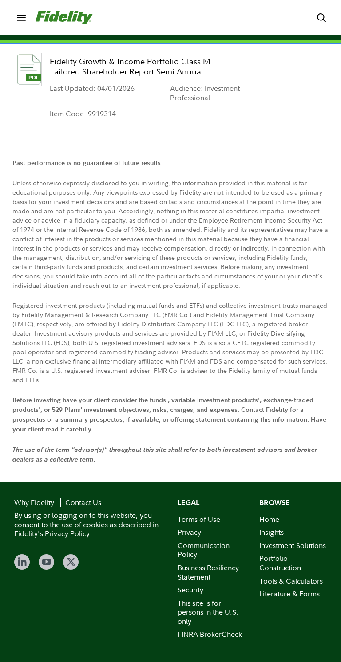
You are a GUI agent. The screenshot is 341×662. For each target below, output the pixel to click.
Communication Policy (204, 550)
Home (269, 519)
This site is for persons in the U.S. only (208, 612)
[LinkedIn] (22, 562)
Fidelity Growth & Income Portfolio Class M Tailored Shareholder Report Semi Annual (130, 66)
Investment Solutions (292, 545)
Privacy (189, 532)
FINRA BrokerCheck (210, 634)
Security (190, 590)
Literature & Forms (289, 594)
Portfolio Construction (280, 562)
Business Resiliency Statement (208, 572)
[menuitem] (21, 17)
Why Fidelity (34, 502)
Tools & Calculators (291, 581)
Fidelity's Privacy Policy (52, 533)
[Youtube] (46, 562)
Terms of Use (199, 519)
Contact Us (83, 502)
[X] (71, 562)
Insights (271, 532)
